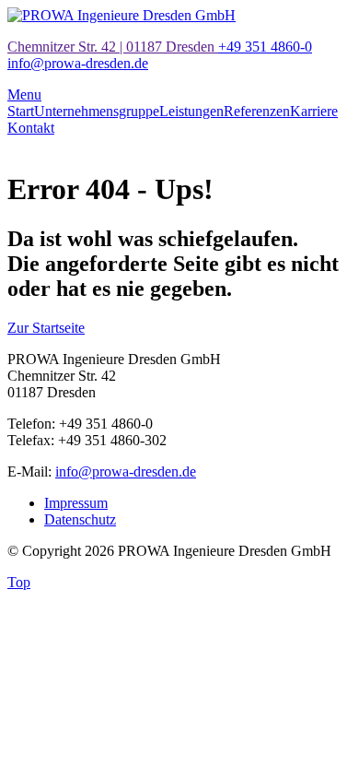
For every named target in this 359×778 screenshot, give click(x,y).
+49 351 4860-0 (265, 46)
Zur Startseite (46, 328)
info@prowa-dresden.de (77, 63)
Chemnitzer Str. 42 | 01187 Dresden (112, 46)
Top (18, 582)
